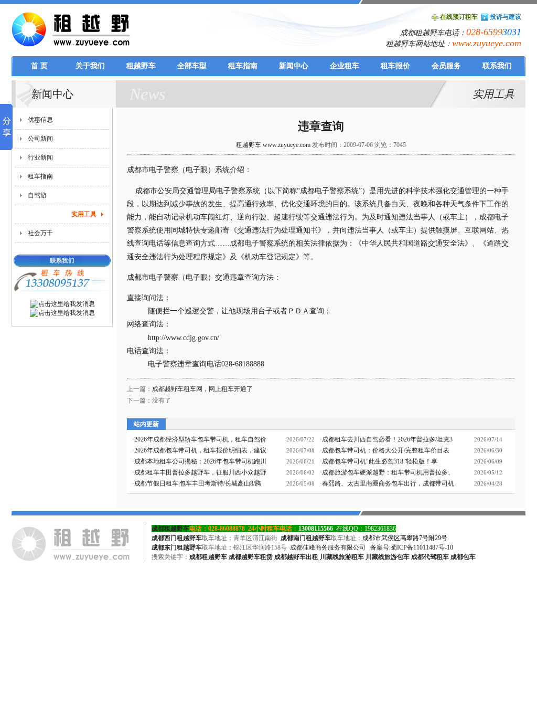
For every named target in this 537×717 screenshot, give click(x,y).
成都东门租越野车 (177, 547)
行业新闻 (40, 157)
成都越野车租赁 (251, 557)
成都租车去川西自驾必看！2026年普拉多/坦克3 (387, 439)
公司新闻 (40, 138)
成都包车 (463, 557)
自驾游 (37, 195)
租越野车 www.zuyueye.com (273, 145)
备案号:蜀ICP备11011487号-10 (411, 547)
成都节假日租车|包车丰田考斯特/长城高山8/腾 (197, 483)
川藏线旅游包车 (388, 557)
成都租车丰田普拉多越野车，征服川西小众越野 (200, 472)
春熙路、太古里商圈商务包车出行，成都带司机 (388, 483)
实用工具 (83, 214)
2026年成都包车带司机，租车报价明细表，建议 (200, 450)
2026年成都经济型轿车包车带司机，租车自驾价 (200, 439)
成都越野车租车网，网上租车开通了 (202, 389)
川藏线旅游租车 (342, 557)
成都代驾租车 (430, 557)
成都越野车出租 (296, 557)
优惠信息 (40, 119)
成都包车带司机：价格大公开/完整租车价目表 (385, 450)
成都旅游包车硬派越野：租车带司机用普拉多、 (388, 472)
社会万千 (40, 233)
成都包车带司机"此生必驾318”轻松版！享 (379, 461)
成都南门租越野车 (306, 538)
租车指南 (40, 176)
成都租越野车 (170, 528)
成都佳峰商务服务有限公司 (328, 547)
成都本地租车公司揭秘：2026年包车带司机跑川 (200, 461)
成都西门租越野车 (177, 538)
